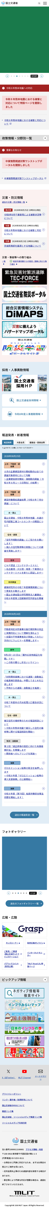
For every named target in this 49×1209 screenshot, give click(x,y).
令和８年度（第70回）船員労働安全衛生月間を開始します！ (24, 795)
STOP (34, 76)
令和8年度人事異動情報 (27, 414)
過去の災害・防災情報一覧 (13, 202)
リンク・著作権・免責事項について (17, 1099)
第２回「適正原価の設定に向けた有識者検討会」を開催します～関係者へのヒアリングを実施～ (23, 750)
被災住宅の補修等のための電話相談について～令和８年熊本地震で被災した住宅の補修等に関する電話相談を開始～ (23, 726)
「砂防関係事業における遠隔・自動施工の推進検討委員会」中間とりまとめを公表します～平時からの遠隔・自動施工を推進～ (23, 682)
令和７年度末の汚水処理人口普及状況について (23, 704)
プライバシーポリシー (11, 1094)
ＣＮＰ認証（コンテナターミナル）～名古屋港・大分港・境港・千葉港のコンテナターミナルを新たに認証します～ (23, 569)
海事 (12, 763)
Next (41, 76)
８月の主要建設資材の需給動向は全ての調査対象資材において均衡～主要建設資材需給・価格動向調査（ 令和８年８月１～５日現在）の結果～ (24, 477)
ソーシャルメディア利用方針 (14, 1122)
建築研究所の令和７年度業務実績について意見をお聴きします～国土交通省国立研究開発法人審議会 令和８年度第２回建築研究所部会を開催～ (23, 595)
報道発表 (8, 442)
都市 (12, 649)
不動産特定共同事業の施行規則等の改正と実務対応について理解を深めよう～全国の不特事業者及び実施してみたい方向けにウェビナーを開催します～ (23, 635)
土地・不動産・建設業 (12, 465)
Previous (7, 76)
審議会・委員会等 (37, 442)
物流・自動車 (12, 741)
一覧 (4, 261)
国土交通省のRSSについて (13, 1105)
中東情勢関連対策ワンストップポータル (23, 178)
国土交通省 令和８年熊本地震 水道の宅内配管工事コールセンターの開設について (23, 521)
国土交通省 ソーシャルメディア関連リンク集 (22, 1117)
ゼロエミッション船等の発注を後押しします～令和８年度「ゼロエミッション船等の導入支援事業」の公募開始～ (23, 773)
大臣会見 (20, 442)
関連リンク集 (7, 1111)
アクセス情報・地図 (34, 1149)
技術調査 (12, 582)
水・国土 (12, 512)
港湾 (12, 560)
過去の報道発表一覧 (24, 814)
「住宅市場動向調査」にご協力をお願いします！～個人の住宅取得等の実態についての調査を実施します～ (23, 545)
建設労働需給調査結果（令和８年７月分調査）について (23, 501)
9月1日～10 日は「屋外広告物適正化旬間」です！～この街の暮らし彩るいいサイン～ (23, 658)
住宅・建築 (12, 534)
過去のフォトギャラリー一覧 (24, 903)
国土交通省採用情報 (27, 400)
